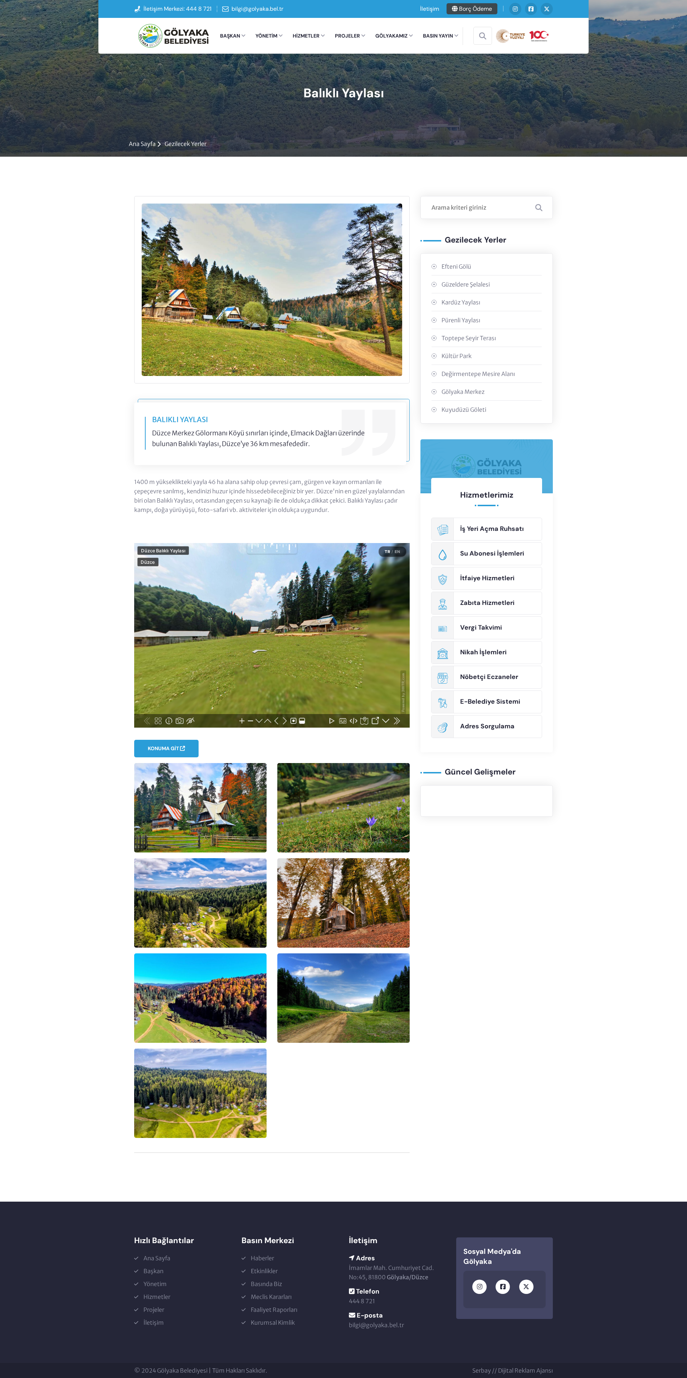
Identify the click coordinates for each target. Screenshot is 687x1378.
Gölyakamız (391, 36)
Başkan (230, 36)
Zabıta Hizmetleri (487, 602)
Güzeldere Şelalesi (466, 284)
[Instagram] (515, 9)
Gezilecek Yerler (185, 143)
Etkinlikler (264, 1271)
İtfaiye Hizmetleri (487, 578)
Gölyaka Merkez (463, 391)
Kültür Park (457, 356)
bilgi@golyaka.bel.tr (257, 9)
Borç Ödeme (475, 9)
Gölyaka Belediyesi (182, 1370)
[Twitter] (547, 9)
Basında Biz (266, 1283)
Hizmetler (306, 36)
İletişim (429, 9)
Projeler (347, 36)
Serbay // (485, 1370)
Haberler (262, 1258)
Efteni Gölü (456, 266)
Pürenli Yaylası (461, 320)
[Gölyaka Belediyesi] (173, 35)
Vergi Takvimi (481, 627)
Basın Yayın (438, 36)
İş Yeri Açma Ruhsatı (492, 528)
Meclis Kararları (271, 1296)
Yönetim (266, 36)
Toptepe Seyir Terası (469, 338)
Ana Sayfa (142, 143)
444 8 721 (198, 9)
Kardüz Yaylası (461, 302)
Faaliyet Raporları (274, 1309)
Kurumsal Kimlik (273, 1322)
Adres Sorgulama (487, 726)
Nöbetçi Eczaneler (489, 677)
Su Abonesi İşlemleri (492, 553)
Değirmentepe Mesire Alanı (478, 373)
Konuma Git (164, 748)
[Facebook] (531, 9)
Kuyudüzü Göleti (464, 409)
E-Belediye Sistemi (490, 701)
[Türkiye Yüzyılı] (522, 35)
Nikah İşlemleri (483, 652)
